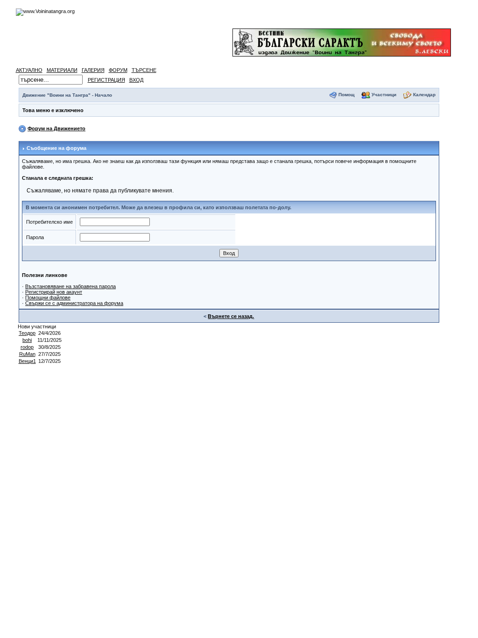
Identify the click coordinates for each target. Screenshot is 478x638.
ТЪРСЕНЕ (144, 70)
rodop (27, 347)
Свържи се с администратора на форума (74, 303)
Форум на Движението (56, 128)
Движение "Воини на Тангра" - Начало (67, 95)
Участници (384, 94)
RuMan (27, 354)
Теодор (27, 333)
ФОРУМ (118, 70)
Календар (424, 94)
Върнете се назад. (231, 316)
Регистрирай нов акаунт (53, 292)
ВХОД (136, 80)
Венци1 (27, 361)
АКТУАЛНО (29, 70)
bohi (27, 340)
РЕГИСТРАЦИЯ (106, 80)
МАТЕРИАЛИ (62, 70)
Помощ (346, 94)
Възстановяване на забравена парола (70, 286)
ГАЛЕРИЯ (93, 70)
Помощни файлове (47, 297)
